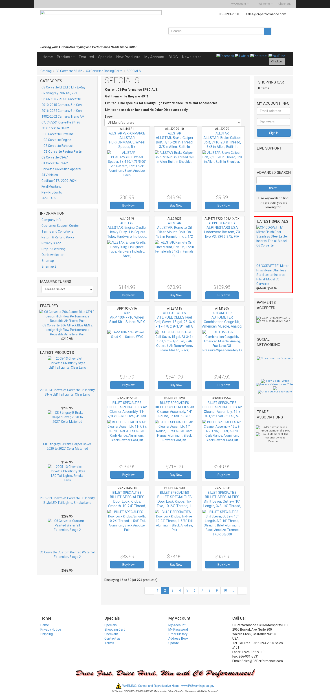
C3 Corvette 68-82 (69, 71)
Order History (177, 634)
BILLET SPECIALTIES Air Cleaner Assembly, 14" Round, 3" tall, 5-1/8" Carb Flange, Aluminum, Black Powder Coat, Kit (174, 416)
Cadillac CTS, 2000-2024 (59, 181)
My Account (154, 57)
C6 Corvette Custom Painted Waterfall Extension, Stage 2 (67, 554)
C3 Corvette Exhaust (58, 145)
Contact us (112, 638)
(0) (264, 3)
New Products (128, 57)
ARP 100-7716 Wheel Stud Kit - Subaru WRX (127, 319)
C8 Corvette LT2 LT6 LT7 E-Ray (63, 87)
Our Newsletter (53, 255)
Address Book (178, 638)
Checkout (111, 634)
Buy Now (128, 205)
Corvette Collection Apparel (61, 169)
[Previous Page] (149, 590)
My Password (178, 629)
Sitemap (48, 260)
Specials (105, 57)
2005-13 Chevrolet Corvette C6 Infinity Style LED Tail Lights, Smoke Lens (67, 500)
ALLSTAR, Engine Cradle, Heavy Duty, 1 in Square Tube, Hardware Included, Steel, (127, 234)
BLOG (173, 57)
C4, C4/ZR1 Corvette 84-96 (61, 122)
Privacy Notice (50, 629)
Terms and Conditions (57, 231)
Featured (86, 57)
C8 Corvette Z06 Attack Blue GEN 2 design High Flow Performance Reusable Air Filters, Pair (67, 330)
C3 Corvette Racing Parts (104, 71)
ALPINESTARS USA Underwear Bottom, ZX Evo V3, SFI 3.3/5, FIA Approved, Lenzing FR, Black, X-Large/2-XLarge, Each (222, 238)
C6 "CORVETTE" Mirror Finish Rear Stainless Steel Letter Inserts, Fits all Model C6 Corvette (272, 275)
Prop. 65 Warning (54, 249)
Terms (109, 643)
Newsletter (191, 57)
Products (65, 57)
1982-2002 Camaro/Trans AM (63, 116)
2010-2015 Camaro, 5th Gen (62, 105)
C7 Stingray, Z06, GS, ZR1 (59, 93)
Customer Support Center (60, 225)
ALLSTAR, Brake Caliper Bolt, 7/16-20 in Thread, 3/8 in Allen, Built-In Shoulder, (174, 144)
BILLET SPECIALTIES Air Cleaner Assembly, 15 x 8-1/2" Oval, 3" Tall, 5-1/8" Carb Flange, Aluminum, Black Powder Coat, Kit (222, 418)
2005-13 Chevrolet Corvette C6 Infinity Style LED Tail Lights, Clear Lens (67, 392)
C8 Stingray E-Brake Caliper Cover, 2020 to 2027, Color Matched (67, 446)
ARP (127, 313)
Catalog (46, 71)
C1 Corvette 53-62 (55, 163)
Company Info (52, 220)
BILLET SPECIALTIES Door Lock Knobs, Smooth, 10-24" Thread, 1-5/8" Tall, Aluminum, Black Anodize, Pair (127, 506)
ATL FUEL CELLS (174, 313)
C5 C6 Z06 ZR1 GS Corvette (61, 99)
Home (48, 57)
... (234, 590)
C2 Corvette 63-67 (55, 157)
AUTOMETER (222, 313)
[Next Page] (242, 590)
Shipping (46, 634)
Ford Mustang (52, 186)
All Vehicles (50, 175)
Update (173, 643)
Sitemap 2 (49, 266)
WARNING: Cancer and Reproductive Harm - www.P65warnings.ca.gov (167, 685)
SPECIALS (134, 71)
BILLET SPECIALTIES (126, 403)
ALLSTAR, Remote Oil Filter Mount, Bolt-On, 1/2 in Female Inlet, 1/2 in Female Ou (174, 234)
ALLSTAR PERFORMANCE (127, 133)
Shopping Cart (114, 629)
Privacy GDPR (51, 243)
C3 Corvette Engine (57, 140)
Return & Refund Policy (58, 237)
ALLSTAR (174, 133)
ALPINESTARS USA (222, 223)
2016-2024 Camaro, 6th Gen (62, 110)
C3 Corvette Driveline (59, 134)
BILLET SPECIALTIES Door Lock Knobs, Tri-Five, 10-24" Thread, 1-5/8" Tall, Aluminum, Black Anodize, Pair (174, 506)
